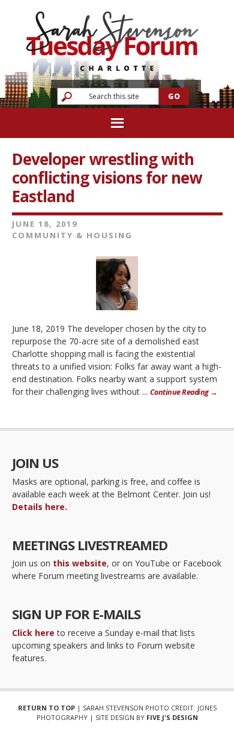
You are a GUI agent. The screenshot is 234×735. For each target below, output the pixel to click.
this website (80, 563)
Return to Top (46, 707)
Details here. (39, 506)
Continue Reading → (184, 392)
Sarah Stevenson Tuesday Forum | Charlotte (112, 35)
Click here (33, 632)
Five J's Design (172, 717)
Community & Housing (72, 235)
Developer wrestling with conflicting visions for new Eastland (107, 177)
